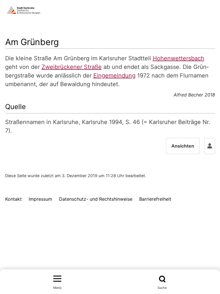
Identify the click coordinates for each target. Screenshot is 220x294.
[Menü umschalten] (57, 279)
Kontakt (13, 199)
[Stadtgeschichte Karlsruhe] (23, 9)
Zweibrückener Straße (72, 66)
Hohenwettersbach (178, 58)
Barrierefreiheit (155, 199)
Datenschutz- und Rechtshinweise (95, 199)
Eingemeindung (114, 75)
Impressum (40, 199)
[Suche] (162, 279)
